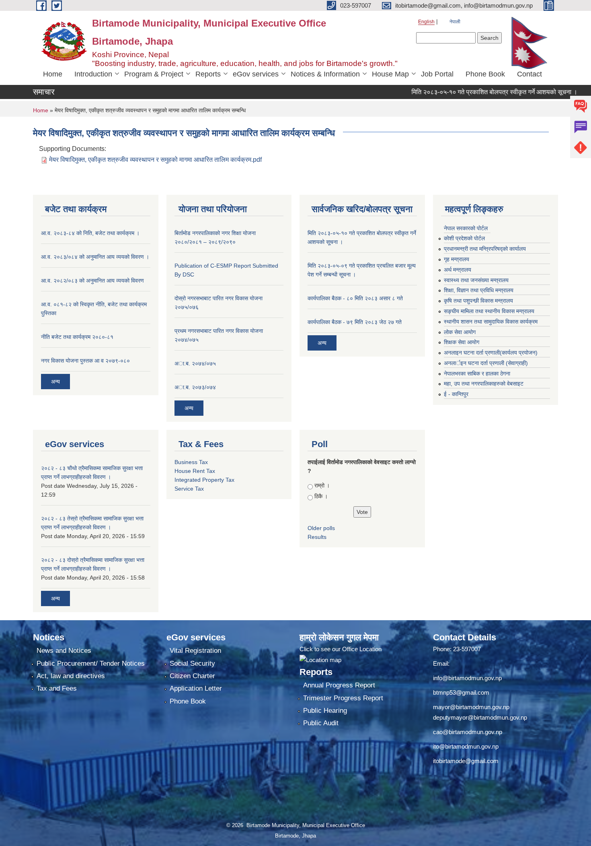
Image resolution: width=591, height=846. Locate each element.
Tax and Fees (57, 688)
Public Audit (321, 723)
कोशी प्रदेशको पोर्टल (464, 238)
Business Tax (191, 462)
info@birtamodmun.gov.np (467, 678)
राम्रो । (322, 485)
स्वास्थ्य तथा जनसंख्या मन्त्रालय (476, 280)
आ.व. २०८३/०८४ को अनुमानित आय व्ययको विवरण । (95, 257)
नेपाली (454, 22)
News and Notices (64, 650)
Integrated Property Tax (204, 480)
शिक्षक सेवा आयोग (461, 342)
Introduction (93, 74)
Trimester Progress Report (343, 698)
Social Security (192, 663)
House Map (390, 74)
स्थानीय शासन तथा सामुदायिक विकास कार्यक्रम (491, 321)
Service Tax (189, 488)
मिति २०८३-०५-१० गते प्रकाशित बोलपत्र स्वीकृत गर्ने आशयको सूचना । (477, 92)
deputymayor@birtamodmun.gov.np (480, 717)
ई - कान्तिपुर (456, 394)
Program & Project (153, 74)
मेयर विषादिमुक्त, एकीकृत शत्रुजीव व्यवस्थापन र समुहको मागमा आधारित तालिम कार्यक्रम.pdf (155, 159)
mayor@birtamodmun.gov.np (471, 707)
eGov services (256, 74)
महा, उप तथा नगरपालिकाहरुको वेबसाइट (483, 383)
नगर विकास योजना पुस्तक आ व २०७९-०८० (85, 360)
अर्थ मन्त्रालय (457, 269)
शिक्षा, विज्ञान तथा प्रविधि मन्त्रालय (478, 290)
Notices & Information (325, 74)
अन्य (55, 381)
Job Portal (437, 74)
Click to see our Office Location (341, 649)
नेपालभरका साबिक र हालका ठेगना (477, 373)
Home (52, 74)
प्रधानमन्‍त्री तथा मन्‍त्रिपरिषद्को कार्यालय (485, 249)
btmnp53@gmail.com (461, 692)
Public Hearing (325, 710)
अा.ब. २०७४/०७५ (195, 363)
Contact (529, 74)
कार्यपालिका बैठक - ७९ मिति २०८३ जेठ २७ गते (355, 322)
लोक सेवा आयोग (460, 332)
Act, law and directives (71, 676)
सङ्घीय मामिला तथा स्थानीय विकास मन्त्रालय (489, 311)
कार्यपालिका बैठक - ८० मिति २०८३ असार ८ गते (355, 298)
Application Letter (196, 688)
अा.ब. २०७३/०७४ (195, 387)
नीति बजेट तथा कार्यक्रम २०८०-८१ (77, 337)
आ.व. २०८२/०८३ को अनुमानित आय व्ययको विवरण (92, 280)
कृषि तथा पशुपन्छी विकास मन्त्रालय (478, 300)
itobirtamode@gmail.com (466, 760)
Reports (208, 74)
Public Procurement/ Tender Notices (91, 663)
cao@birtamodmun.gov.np (467, 731)
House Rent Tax (194, 471)
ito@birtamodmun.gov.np (466, 746)
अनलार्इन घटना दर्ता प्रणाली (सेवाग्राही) (486, 363)
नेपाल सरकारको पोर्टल (466, 228)
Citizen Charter (192, 676)
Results (317, 537)
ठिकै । (321, 496)
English (426, 22)
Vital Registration (195, 650)
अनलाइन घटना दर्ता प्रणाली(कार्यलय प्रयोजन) (491, 352)
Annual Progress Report (339, 685)
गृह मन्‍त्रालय (456, 259)
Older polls (321, 528)
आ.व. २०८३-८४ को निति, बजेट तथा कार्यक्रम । (90, 233)
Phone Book (485, 74)
